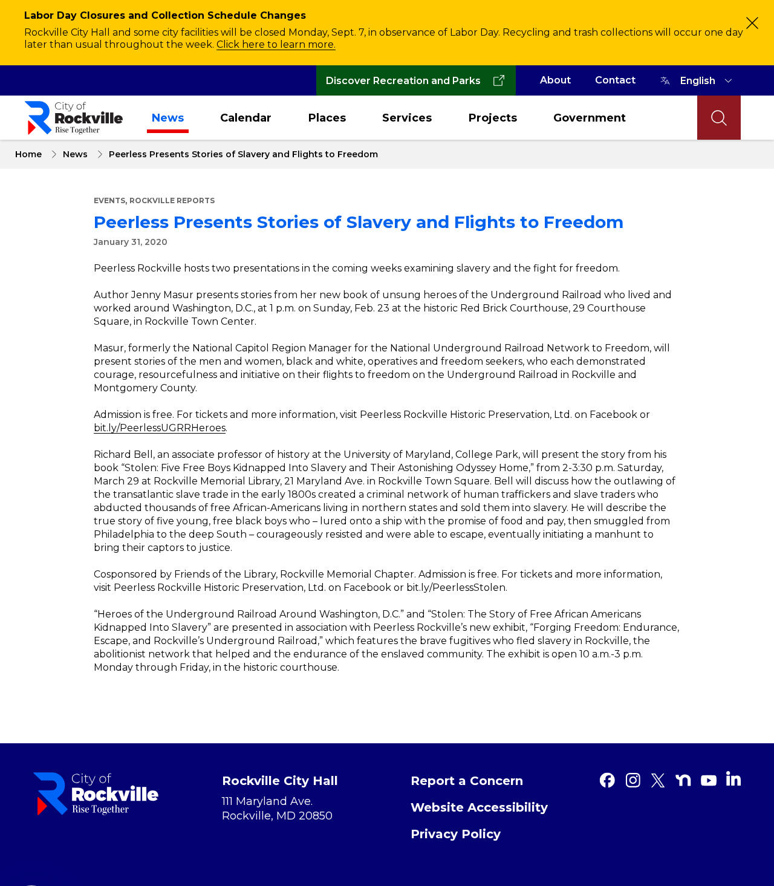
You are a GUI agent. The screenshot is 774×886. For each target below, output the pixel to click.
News (168, 118)
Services (407, 118)
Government (589, 118)
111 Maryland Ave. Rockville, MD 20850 (277, 808)
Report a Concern (467, 781)
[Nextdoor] (683, 780)
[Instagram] (632, 780)
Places (327, 118)
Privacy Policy (456, 834)
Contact (615, 80)
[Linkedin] (733, 778)
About (555, 80)
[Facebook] (607, 780)
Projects (493, 118)
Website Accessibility (479, 807)
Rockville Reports (172, 200)
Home (28, 154)
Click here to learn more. (276, 44)
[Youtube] (709, 780)
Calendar (246, 118)
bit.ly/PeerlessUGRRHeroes (160, 428)
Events (109, 200)
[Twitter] (658, 780)
